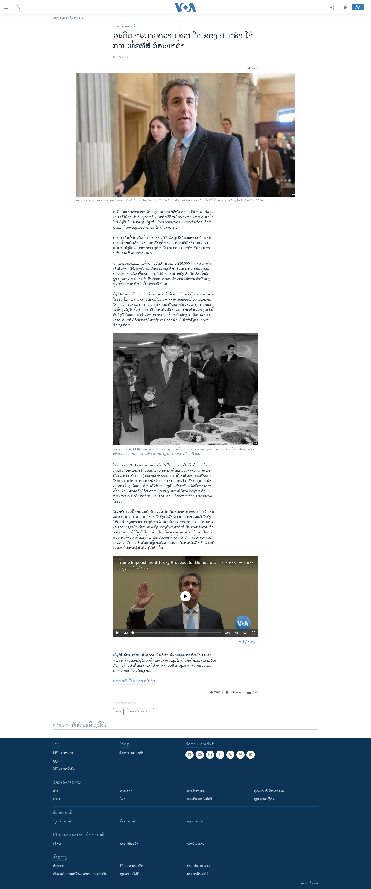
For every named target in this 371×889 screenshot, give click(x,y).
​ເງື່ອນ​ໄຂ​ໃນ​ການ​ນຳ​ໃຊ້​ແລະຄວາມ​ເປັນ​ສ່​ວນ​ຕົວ (79, 874)
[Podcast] (240, 755)
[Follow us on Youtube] (200, 755)
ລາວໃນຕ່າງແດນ (197, 791)
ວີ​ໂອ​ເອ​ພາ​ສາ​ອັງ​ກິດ (131, 866)
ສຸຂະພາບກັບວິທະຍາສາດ (269, 791)
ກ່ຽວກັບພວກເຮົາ (62, 821)
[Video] (345, 7)
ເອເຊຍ (57, 799)
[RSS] (230, 755)
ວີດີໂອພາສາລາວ (63, 753)
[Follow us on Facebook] (190, 755)
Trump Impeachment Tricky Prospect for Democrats (166, 562)
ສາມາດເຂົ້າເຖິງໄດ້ (197, 874)
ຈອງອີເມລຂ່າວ (196, 843)
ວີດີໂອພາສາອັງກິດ (64, 768)
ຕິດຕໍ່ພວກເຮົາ (128, 821)
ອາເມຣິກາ (126, 791)
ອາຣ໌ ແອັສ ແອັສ (129, 843)
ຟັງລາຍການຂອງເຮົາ (131, 753)
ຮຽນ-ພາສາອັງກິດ (264, 799)
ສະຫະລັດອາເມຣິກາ (126, 26)
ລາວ (56, 791)
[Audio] (332, 7)
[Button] (252, 68)
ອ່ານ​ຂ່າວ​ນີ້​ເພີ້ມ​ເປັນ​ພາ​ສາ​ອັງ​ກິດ (134, 681)
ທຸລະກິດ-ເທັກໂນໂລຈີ (199, 799)
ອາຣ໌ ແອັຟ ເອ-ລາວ (198, 866)
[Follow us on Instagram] (210, 755)
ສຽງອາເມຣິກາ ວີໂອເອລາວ (137, 568)
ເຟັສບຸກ (57, 843)
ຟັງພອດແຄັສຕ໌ (195, 821)
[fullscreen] (253, 633)
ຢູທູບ (56, 761)
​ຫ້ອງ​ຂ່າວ (58, 866)
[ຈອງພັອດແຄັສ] (250, 755)
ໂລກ (123, 799)
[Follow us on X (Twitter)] (220, 755)
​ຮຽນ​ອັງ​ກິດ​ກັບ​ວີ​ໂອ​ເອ (132, 874)
